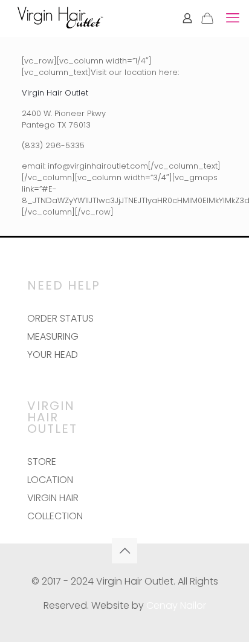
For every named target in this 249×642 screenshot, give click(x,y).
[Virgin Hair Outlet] (60, 18)
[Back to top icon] (124, 550)
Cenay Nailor (176, 605)
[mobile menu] (232, 18)
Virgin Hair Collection (55, 507)
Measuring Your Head (53, 345)
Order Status (60, 318)
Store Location (50, 471)
